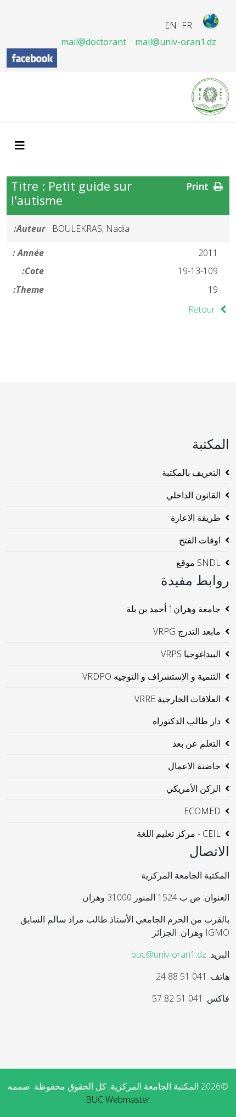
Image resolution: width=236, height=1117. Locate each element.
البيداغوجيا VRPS (191, 654)
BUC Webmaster (118, 1099)
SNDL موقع (198, 563)
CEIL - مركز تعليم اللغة (179, 833)
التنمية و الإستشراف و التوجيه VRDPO (151, 676)
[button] (211, 1092)
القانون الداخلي (193, 495)
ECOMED (202, 811)
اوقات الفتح (200, 540)
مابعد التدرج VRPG (187, 631)
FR (187, 25)
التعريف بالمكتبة (191, 472)
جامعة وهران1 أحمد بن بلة (173, 609)
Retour (202, 309)
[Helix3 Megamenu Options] (22, 145)
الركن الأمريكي (193, 788)
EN (171, 25)
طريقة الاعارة (196, 518)
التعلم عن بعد (196, 743)
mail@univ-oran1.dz (175, 42)
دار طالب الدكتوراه (187, 721)
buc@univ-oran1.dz (168, 954)
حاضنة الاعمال (194, 766)
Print (198, 186)
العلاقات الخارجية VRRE (177, 699)
